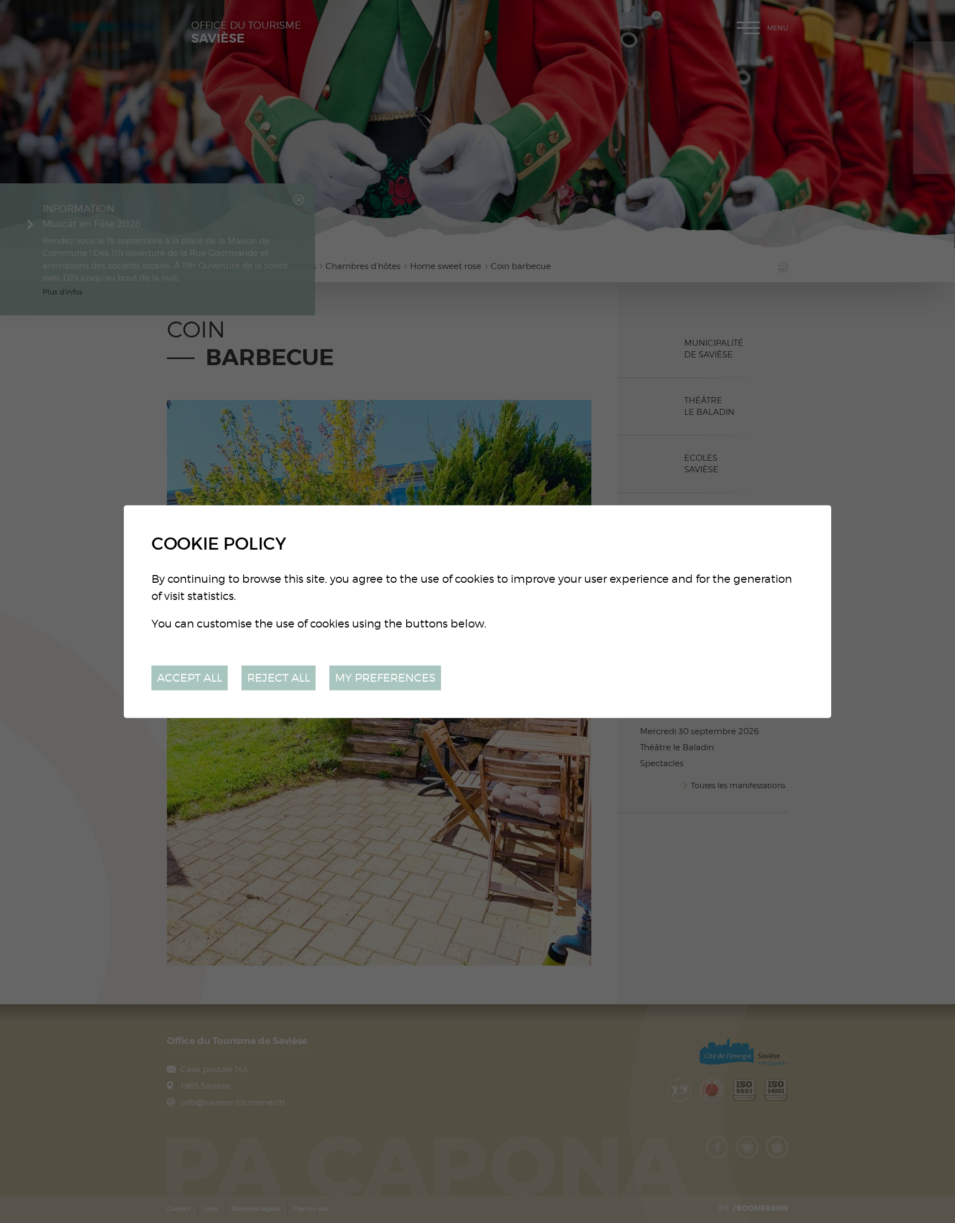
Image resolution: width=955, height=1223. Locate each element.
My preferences (385, 677)
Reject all (278, 677)
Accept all (189, 677)
